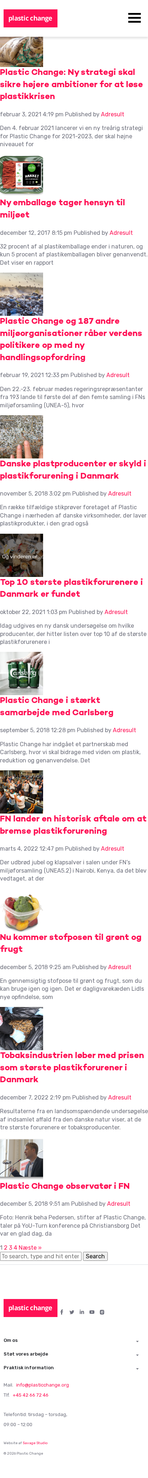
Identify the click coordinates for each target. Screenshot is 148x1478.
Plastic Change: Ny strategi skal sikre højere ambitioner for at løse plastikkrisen (71, 85)
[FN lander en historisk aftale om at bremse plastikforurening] (21, 809)
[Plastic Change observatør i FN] (21, 1176)
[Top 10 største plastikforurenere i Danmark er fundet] (21, 572)
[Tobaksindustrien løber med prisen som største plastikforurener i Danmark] (21, 1046)
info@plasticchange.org (42, 1385)
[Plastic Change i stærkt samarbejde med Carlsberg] (21, 691)
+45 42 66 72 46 (30, 1395)
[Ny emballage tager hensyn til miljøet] (21, 193)
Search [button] (95, 1256)
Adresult (112, 114)
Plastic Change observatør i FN (65, 1187)
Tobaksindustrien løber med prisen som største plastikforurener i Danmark (72, 1068)
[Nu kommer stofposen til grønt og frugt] (21, 927)
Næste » (30, 1247)
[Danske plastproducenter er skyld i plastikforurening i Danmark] (21, 454)
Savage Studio (35, 1443)
